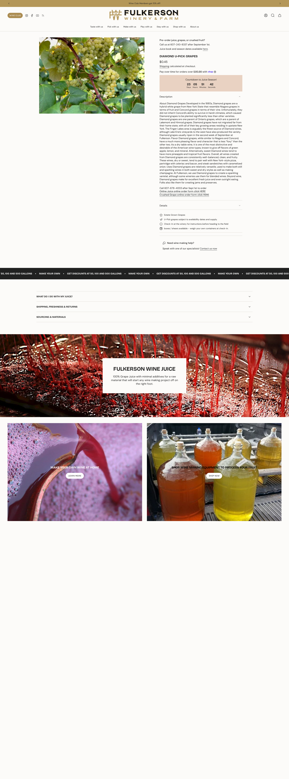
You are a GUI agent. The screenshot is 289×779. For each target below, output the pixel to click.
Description (166, 96)
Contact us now (208, 248)
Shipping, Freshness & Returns (56, 306)
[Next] (280, 3)
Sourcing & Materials (51, 317)
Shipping (164, 66)
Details (163, 205)
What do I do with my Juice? (54, 296)
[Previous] (9, 3)
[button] (96, 27)
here (205, 48)
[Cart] (279, 15)
